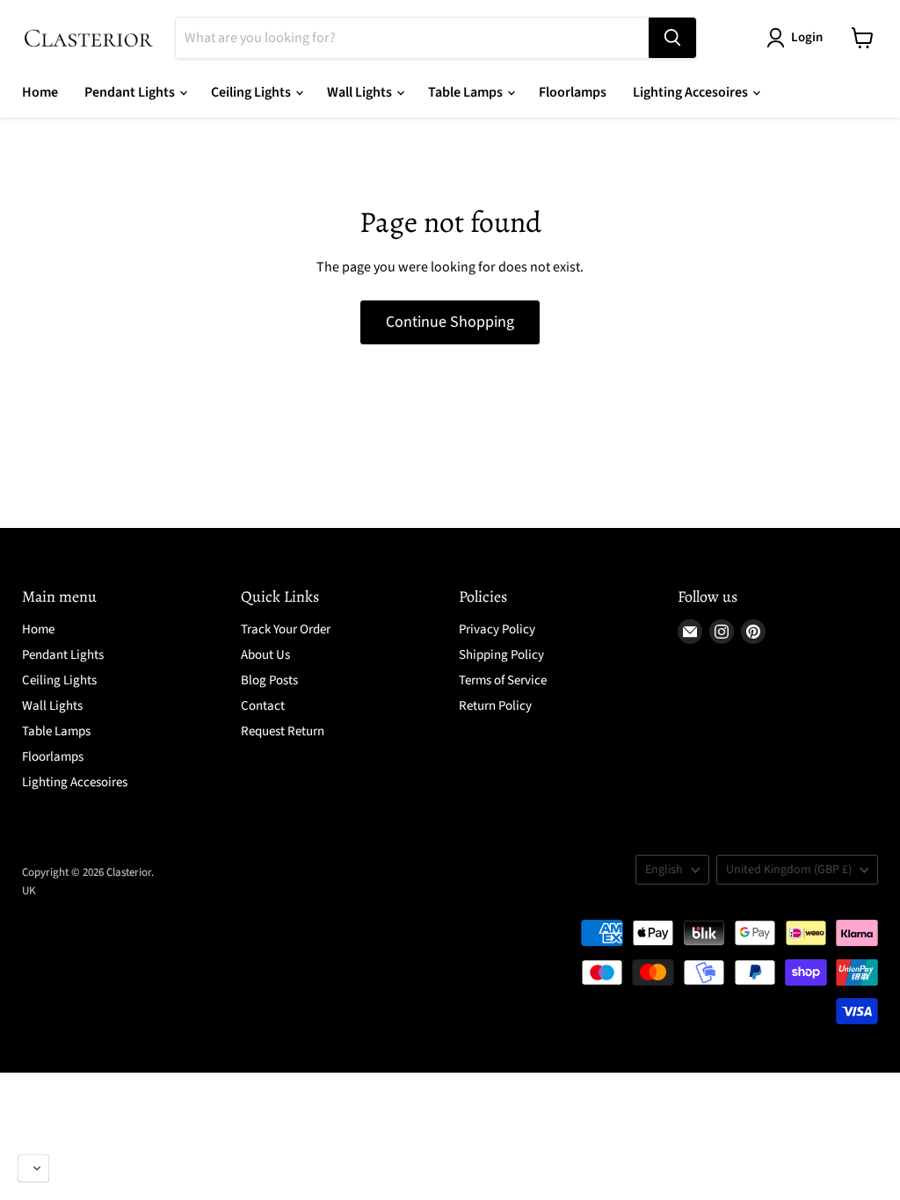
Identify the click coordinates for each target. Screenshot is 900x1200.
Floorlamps (572, 92)
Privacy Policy (497, 629)
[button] (33, 1168)
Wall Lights (361, 92)
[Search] (672, 38)
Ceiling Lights (252, 92)
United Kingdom (789, 869)
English (664, 869)
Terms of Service (503, 680)
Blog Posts (269, 680)
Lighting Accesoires (692, 92)
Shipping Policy (501, 655)
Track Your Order (285, 629)
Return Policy (495, 706)
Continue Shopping (450, 322)
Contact (263, 706)
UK (29, 891)
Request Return (282, 731)
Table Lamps (466, 92)
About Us (265, 655)
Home (40, 92)
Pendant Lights (131, 92)
